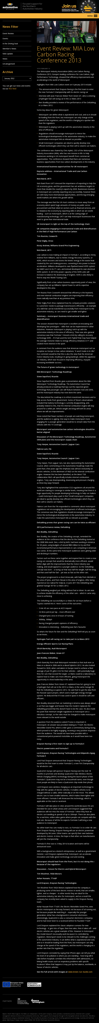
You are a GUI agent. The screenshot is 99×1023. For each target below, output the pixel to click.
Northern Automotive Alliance (10, 6)
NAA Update (8, 53)
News (5, 58)
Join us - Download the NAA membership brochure (76, 6)
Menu (90, 16)
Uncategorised (9, 64)
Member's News (9, 48)
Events (5, 38)
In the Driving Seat (10, 43)
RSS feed (12, 88)
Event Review (8, 33)
